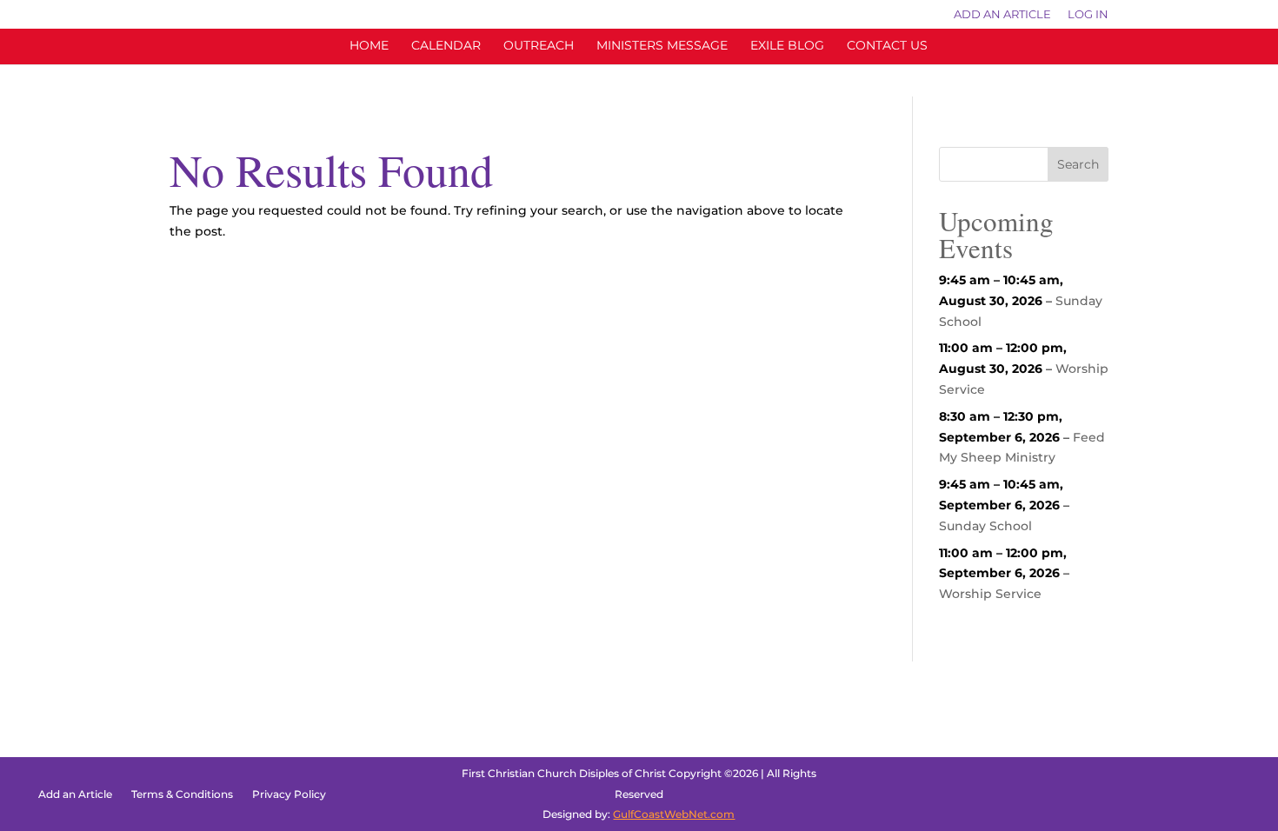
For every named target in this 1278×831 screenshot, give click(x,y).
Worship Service (990, 594)
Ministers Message (662, 46)
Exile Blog (787, 46)
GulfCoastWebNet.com (674, 814)
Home (369, 46)
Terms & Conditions (182, 794)
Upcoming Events (996, 234)
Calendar (446, 46)
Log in (1088, 15)
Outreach (538, 46)
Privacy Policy (289, 794)
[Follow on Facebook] (1163, 794)
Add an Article (1002, 15)
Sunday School (985, 526)
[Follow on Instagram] (1212, 794)
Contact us (887, 46)
